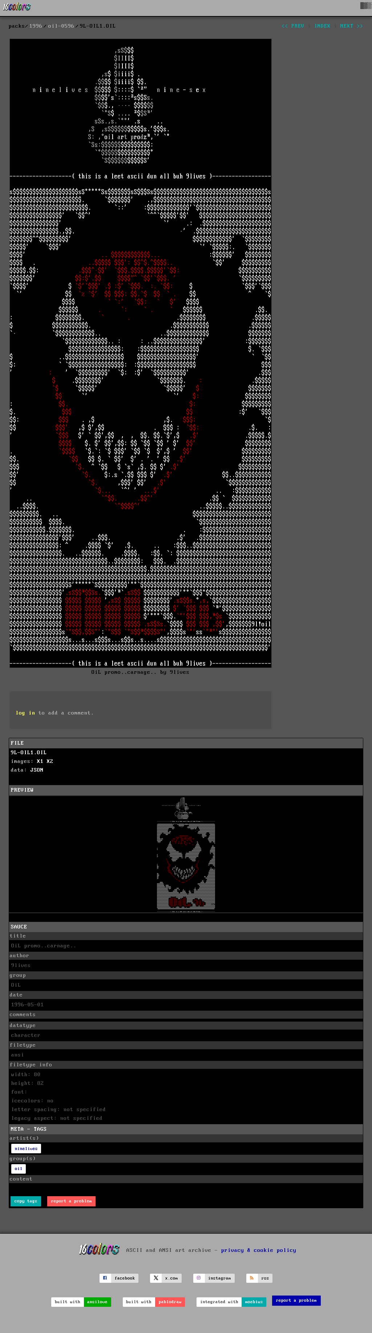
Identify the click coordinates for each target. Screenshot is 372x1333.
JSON (37, 770)
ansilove (97, 1302)
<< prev (293, 26)
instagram (219, 1278)
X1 (40, 761)
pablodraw (170, 1302)
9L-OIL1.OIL (29, 753)
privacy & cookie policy (258, 1250)
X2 (50, 761)
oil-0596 (61, 26)
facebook (125, 1278)
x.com (171, 1278)
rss (265, 1278)
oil (19, 1168)
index (322, 26)
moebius (254, 1302)
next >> (351, 26)
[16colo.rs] (17, 8)
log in (25, 713)
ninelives (26, 1148)
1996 (36, 26)
